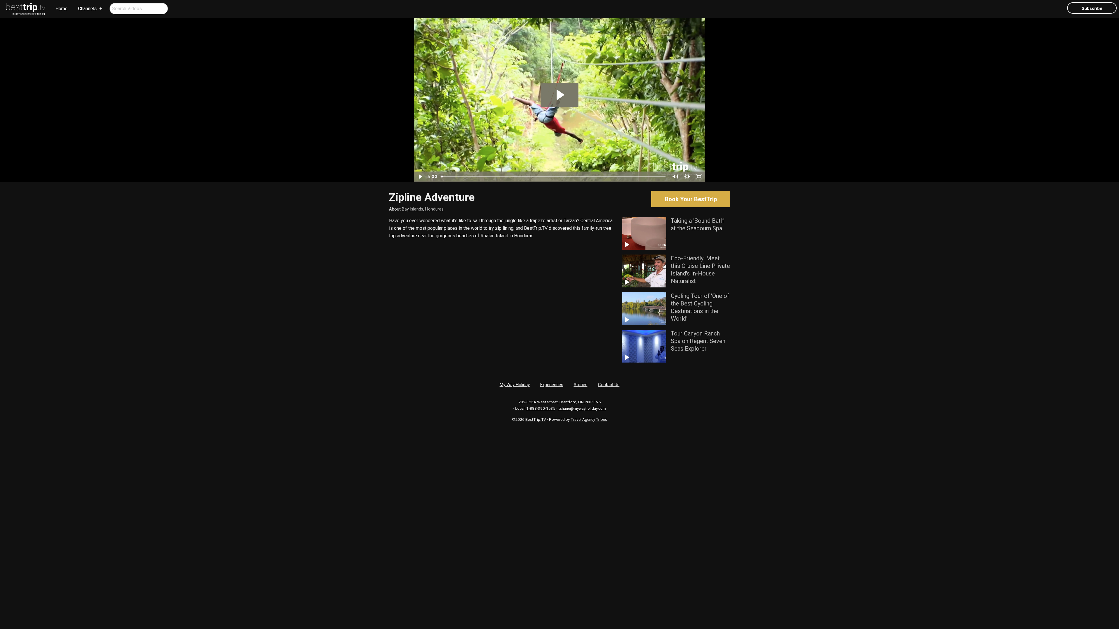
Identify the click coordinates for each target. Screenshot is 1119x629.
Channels (87, 8)
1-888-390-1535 (540, 408)
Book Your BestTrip (691, 199)
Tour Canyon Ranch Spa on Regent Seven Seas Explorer (698, 341)
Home (61, 8)
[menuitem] (26, 9)
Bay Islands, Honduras (423, 209)
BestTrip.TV (535, 419)
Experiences (551, 384)
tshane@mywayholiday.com (582, 408)
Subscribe (1092, 8)
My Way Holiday (515, 384)
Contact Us (609, 384)
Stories (580, 384)
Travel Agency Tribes (589, 419)
